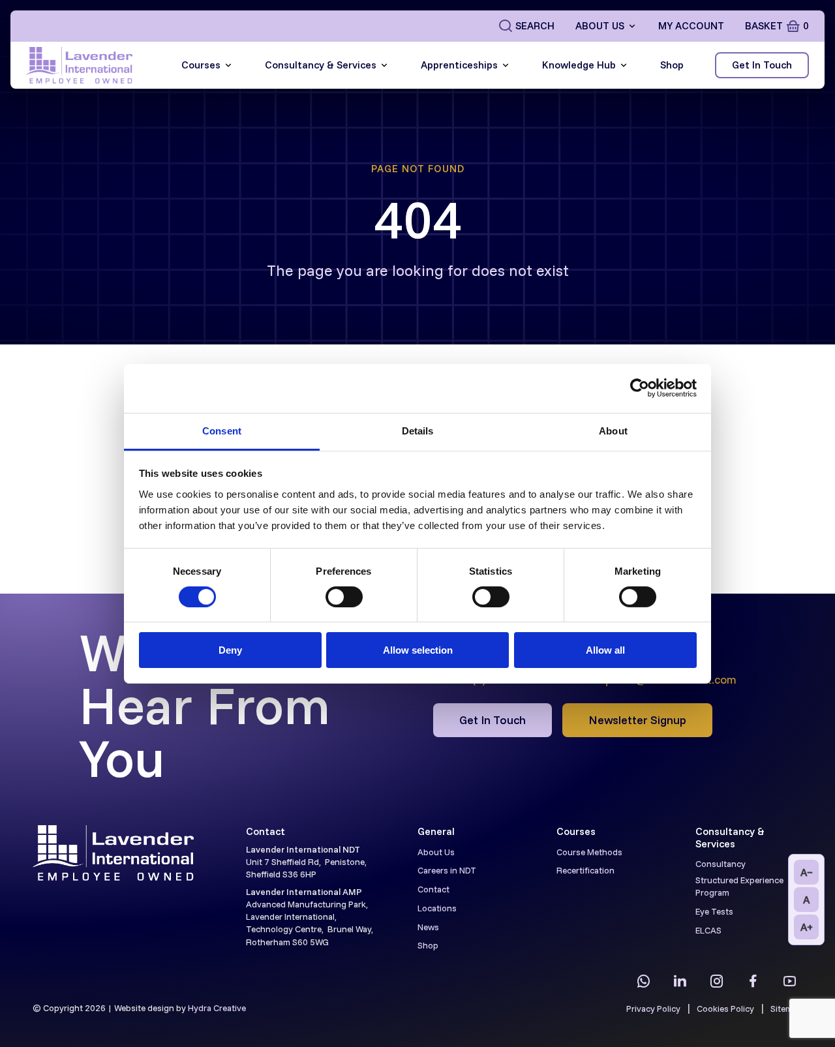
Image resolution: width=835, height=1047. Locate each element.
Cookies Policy (725, 1008)
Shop (672, 64)
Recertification (585, 869)
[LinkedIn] (680, 981)
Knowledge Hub (579, 64)
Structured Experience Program (739, 886)
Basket (777, 25)
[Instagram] (716, 981)
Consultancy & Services (320, 64)
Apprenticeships (459, 64)
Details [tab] (418, 430)
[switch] (344, 596)
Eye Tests (714, 911)
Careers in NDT (447, 869)
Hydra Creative (217, 1007)
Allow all (605, 650)
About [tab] (613, 430)
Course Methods (589, 851)
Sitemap (786, 1008)
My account (691, 25)
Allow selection (418, 650)
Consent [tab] (221, 430)
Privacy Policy (653, 1008)
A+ (806, 926)
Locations (437, 907)
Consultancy (720, 863)
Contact (433, 888)
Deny (230, 650)
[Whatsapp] (643, 981)
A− (806, 872)
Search (534, 25)
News (428, 926)
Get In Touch (762, 64)
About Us (599, 25)
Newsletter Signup (637, 719)
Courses (200, 64)
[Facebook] (753, 981)
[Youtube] (789, 981)
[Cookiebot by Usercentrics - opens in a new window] (640, 388)
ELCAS (708, 929)
